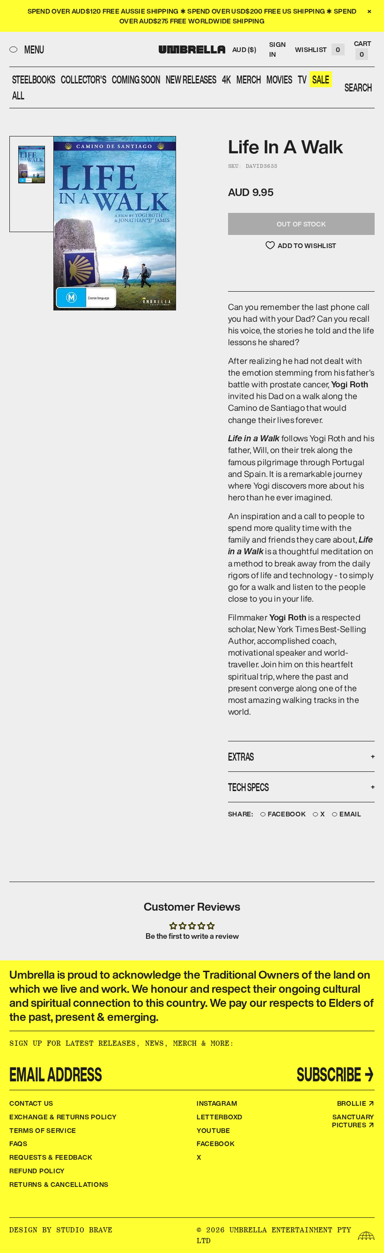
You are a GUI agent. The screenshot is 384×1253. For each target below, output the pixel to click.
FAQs (18, 1143)
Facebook (287, 814)
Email (351, 814)
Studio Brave (84, 1229)
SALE (320, 79)
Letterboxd (220, 1117)
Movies (279, 79)
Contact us (31, 1103)
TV (302, 79)
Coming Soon (136, 79)
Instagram (217, 1103)
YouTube (213, 1130)
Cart (363, 48)
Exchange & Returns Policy (63, 1117)
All (18, 95)
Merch (248, 79)
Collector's (83, 79)
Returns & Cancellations (59, 1184)
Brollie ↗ (356, 1103)
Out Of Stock (301, 224)
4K (226, 79)
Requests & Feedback (50, 1157)
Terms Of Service (42, 1130)
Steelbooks (33, 79)
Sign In (277, 49)
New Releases (191, 79)
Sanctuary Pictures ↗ (353, 1121)
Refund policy (37, 1171)
